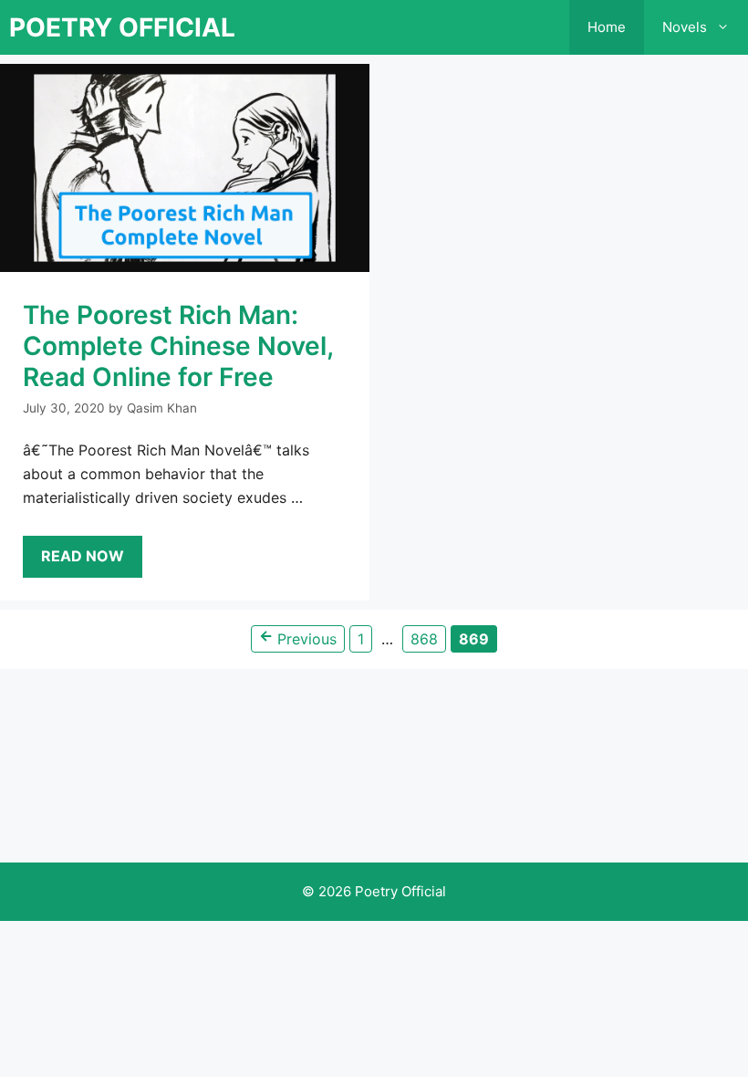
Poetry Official (122, 27)
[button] (727, 27)
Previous (298, 637)
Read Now (82, 556)
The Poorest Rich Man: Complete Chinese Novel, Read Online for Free (178, 345)
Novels (684, 27)
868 (427, 638)
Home (606, 27)
